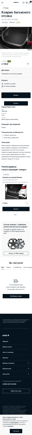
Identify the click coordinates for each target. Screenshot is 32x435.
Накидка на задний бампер (12, 177)
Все (2, 267)
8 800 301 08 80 (9, 384)
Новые (8, 267)
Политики (10, 426)
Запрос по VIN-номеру (16, 253)
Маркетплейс (7, 347)
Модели (5, 341)
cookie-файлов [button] (14, 422)
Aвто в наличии (8, 352)
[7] (29, 3)
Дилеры (5, 358)
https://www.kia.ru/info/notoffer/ (16, 322)
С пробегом (17, 267)
